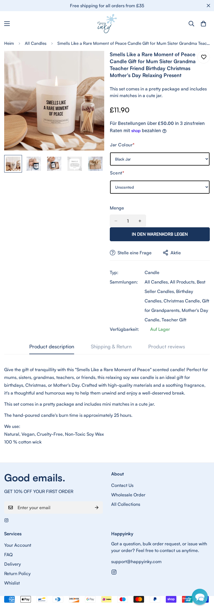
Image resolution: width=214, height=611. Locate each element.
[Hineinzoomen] (92, 62)
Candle (152, 272)
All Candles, (157, 282)
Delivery (12, 564)
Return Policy (17, 573)
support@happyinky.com (136, 561)
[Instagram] (6, 520)
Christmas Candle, (182, 301)
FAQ (8, 554)
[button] (200, 597)
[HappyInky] (107, 23)
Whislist (12, 583)
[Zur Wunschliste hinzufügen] (203, 57)
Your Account (17, 545)
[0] (203, 23)
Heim (9, 43)
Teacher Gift (174, 319)
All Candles (36, 43)
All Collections (125, 504)
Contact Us (122, 485)
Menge (117, 208)
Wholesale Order (128, 494)
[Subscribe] (97, 507)
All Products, (183, 282)
